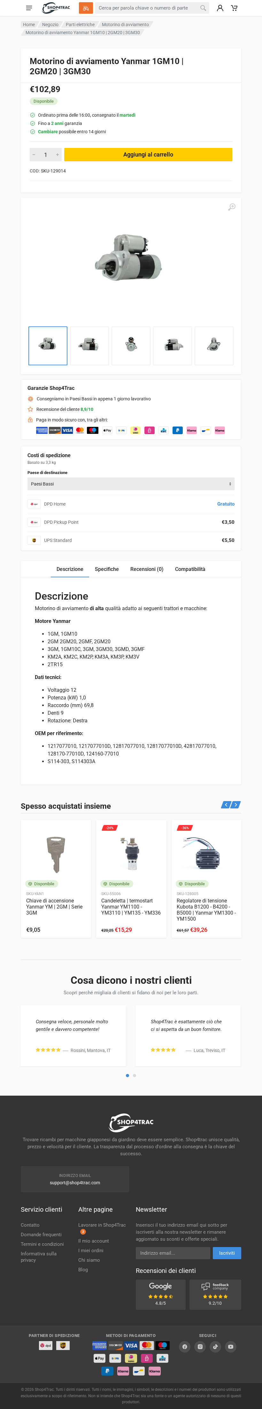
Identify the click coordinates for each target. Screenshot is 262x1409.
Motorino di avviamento (125, 24)
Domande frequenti (41, 1234)
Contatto (30, 1225)
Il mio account (93, 1241)
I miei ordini (91, 1250)
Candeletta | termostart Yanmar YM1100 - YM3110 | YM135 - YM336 (131, 907)
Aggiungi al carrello (148, 154)
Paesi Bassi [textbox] (42, 483)
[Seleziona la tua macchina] (86, 8)
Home (29, 24)
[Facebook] (184, 1347)
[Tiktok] (215, 1347)
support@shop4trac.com (75, 1182)
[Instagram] (200, 1347)
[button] (127, 1075)
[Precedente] (226, 804)
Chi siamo (89, 1260)
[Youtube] (230, 1347)
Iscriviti (227, 1253)
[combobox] (131, 484)
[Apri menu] (29, 8)
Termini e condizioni (42, 1244)
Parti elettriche (80, 24)
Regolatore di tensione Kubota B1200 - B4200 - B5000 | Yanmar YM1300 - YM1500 (206, 910)
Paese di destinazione (47, 472)
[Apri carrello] (234, 8)
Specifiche (107, 569)
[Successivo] (235, 804)
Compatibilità (190, 569)
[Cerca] (203, 8)
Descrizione (70, 569)
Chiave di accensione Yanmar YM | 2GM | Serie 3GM (54, 907)
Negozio (50, 24)
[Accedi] (220, 8)
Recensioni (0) (147, 569)
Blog (83, 1270)
